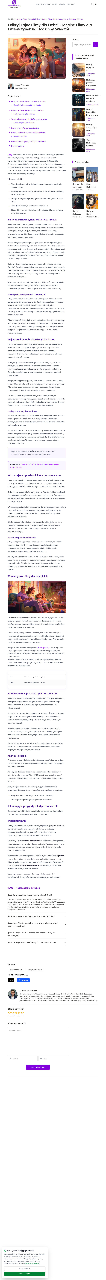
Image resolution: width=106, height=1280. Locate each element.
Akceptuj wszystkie (24, 1274)
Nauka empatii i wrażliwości (24, 123)
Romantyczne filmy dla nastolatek (25, 128)
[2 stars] (12, 1012)
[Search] (92, 4)
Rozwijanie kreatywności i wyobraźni (27, 105)
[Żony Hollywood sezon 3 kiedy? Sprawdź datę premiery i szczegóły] (92, 174)
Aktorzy (62, 4)
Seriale (54, 4)
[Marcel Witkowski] (11, 86)
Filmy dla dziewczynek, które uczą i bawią (28, 101)
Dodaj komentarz (38, 1067)
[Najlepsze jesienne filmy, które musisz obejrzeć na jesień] (78, 85)
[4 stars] (19, 1012)
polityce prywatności (32, 1263)
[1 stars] (9, 1012)
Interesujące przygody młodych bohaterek (28, 141)
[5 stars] (22, 1012)
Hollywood (71, 4)
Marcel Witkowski (22, 85)
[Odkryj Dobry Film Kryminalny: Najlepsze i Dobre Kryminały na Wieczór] (78, 114)
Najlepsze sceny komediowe (24, 114)
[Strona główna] (9, 19)
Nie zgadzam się (25, 1269)
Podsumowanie (17, 146)
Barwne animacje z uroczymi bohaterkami (28, 133)
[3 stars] (15, 1012)
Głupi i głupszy (43, 648)
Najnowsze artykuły (43, 4)
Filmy (13, 19)
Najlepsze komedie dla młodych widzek (27, 110)
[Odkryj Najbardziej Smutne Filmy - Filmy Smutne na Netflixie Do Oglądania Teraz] (78, 145)
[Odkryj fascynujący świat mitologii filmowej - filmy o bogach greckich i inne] (78, 130)
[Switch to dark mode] (96, 4)
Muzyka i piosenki (20, 136)
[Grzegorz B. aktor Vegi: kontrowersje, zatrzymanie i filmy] (78, 174)
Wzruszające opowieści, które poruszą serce (29, 119)
